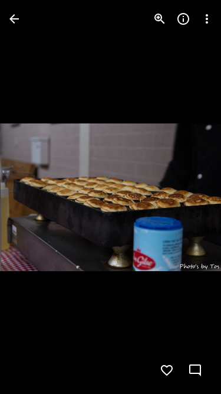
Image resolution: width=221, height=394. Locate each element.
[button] (33, 197)
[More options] (207, 19)
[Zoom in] (159, 19)
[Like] (167, 370)
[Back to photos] (14, 19)
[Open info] (183, 19)
